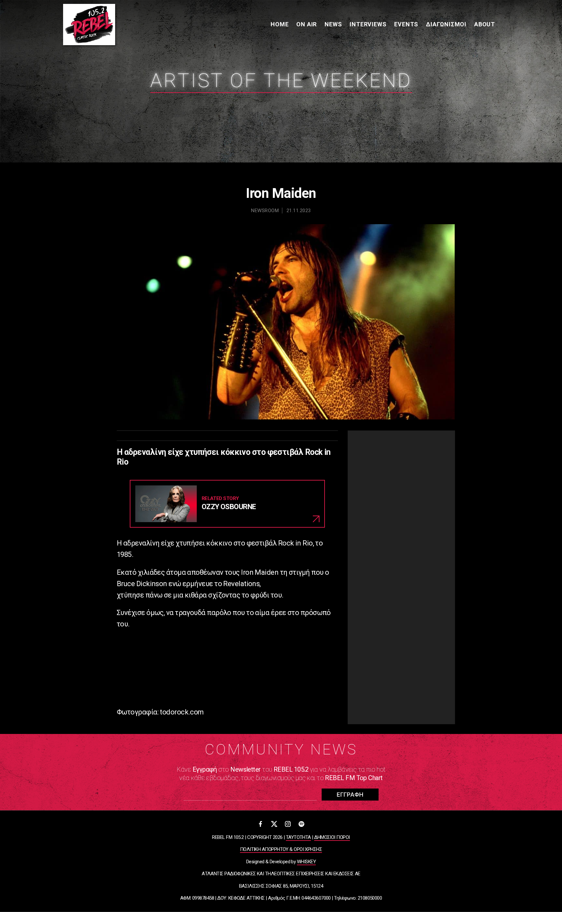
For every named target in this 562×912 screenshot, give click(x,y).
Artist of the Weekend (281, 80)
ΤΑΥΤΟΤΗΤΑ (298, 837)
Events (406, 24)
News (333, 24)
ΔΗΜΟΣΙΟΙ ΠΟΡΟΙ (332, 837)
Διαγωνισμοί (446, 24)
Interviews (368, 24)
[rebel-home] (89, 24)
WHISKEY (306, 862)
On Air (306, 24)
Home (279, 24)
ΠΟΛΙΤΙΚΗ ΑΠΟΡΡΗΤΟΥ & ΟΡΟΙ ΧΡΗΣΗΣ (281, 849)
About (484, 24)
